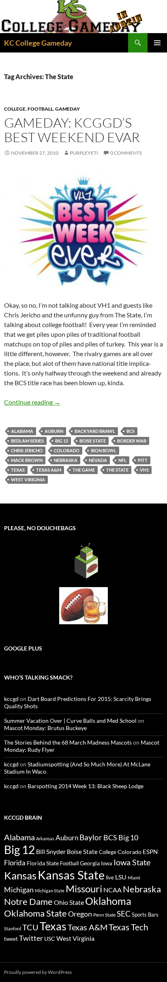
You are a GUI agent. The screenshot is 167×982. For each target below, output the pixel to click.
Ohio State (69, 902)
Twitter (31, 938)
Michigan (19, 889)
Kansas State (71, 875)
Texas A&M (48, 469)
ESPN (150, 851)
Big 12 (61, 440)
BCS (130, 431)
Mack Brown (27, 460)
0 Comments (126, 153)
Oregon (80, 913)
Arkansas (45, 838)
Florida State (43, 863)
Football (40, 109)
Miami (134, 877)
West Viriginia (28, 479)
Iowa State (131, 862)
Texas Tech (128, 927)
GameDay (67, 109)
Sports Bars (145, 914)
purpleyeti (84, 153)
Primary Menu (157, 42)
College (15, 109)
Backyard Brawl (95, 431)
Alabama (22, 431)
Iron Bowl (103, 450)
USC (49, 939)
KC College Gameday (38, 42)
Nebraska (65, 460)
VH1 (144, 469)
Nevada (98, 460)
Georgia (90, 863)
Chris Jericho (27, 450)
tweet (11, 939)
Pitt (143, 460)
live (110, 877)
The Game (84, 469)
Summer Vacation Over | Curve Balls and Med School (70, 720)
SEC (124, 913)
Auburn (54, 431)
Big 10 (128, 837)
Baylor (90, 837)
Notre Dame (28, 901)
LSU (120, 877)
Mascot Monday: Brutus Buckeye (45, 727)
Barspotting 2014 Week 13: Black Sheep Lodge (85, 786)
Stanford (12, 928)
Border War (131, 440)
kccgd (11, 698)
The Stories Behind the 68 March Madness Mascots (68, 742)
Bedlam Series (27, 440)
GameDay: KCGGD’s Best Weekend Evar (72, 129)
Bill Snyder (51, 851)
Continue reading (32, 402)
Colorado (66, 450)
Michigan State (49, 890)
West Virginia (75, 938)
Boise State (92, 440)
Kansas (20, 875)
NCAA (112, 890)
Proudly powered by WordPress (38, 972)
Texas (18, 469)
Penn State (104, 915)
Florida (15, 862)
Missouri (84, 888)
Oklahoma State (35, 913)
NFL (122, 460)
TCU (30, 927)
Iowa (106, 863)
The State (117, 469)
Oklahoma (108, 901)
